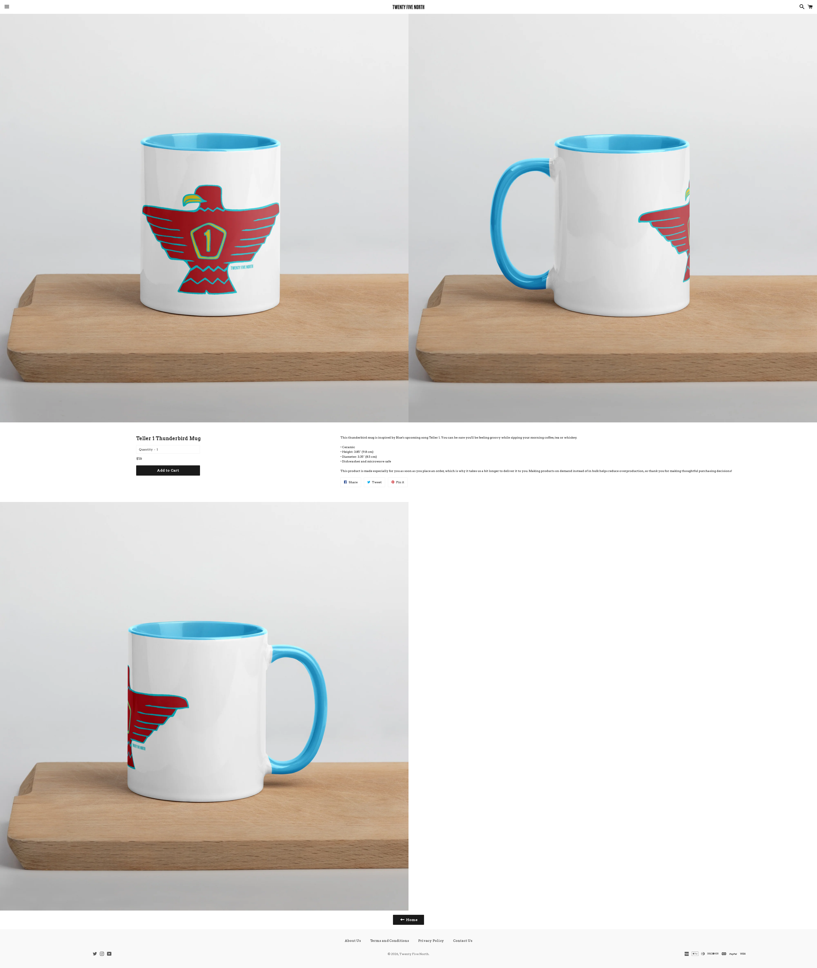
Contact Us (463, 941)
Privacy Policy (431, 941)
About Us (353, 941)
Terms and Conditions (389, 941)
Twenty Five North (414, 954)
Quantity (146, 449)
